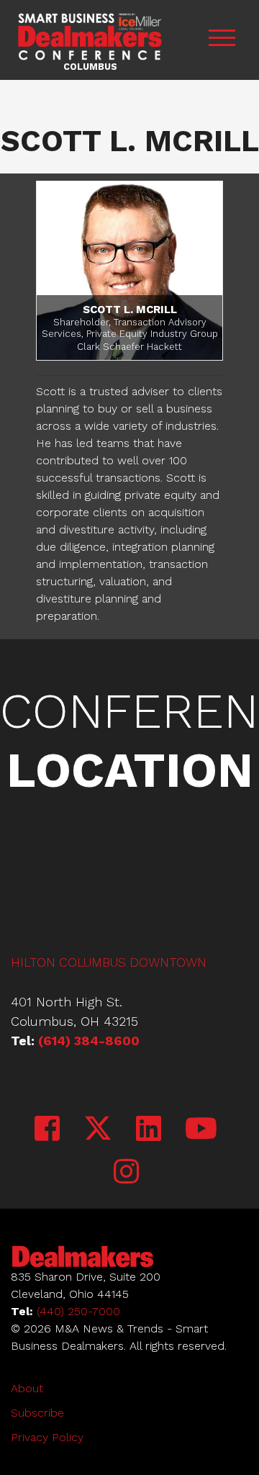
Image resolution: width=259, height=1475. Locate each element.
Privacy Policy (47, 1437)
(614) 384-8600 (89, 1040)
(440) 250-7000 (78, 1311)
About (27, 1388)
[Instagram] (126, 1172)
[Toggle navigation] (221, 40)
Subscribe (37, 1413)
